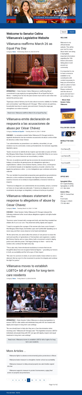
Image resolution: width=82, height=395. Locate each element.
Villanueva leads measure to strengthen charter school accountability (32, 360)
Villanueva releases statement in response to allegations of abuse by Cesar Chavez (30, 200)
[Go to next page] (47, 379)
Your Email (65, 163)
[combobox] (64, 32)
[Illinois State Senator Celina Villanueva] (41, 11)
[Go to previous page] (10, 379)
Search (72, 32)
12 (40, 380)
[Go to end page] (49, 379)
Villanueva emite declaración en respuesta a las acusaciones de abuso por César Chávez (28, 123)
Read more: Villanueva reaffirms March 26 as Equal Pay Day (27, 113)
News (14, 51)
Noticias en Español (18, 131)
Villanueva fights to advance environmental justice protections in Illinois (32, 356)
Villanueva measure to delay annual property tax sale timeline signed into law (30, 365)
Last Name (65, 156)
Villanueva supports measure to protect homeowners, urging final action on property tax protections (29, 372)
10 (32, 380)
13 (44, 380)
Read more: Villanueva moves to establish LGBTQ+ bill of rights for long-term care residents (32, 341)
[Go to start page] (7, 379)
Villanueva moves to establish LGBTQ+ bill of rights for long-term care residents (30, 270)
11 (36, 380)
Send (63, 170)
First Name (65, 149)
